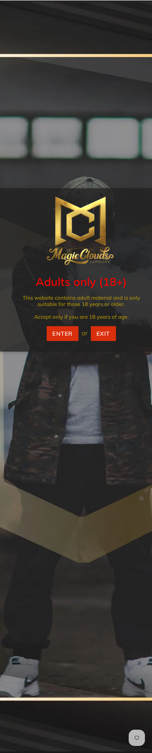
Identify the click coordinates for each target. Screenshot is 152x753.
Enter (62, 333)
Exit (103, 333)
